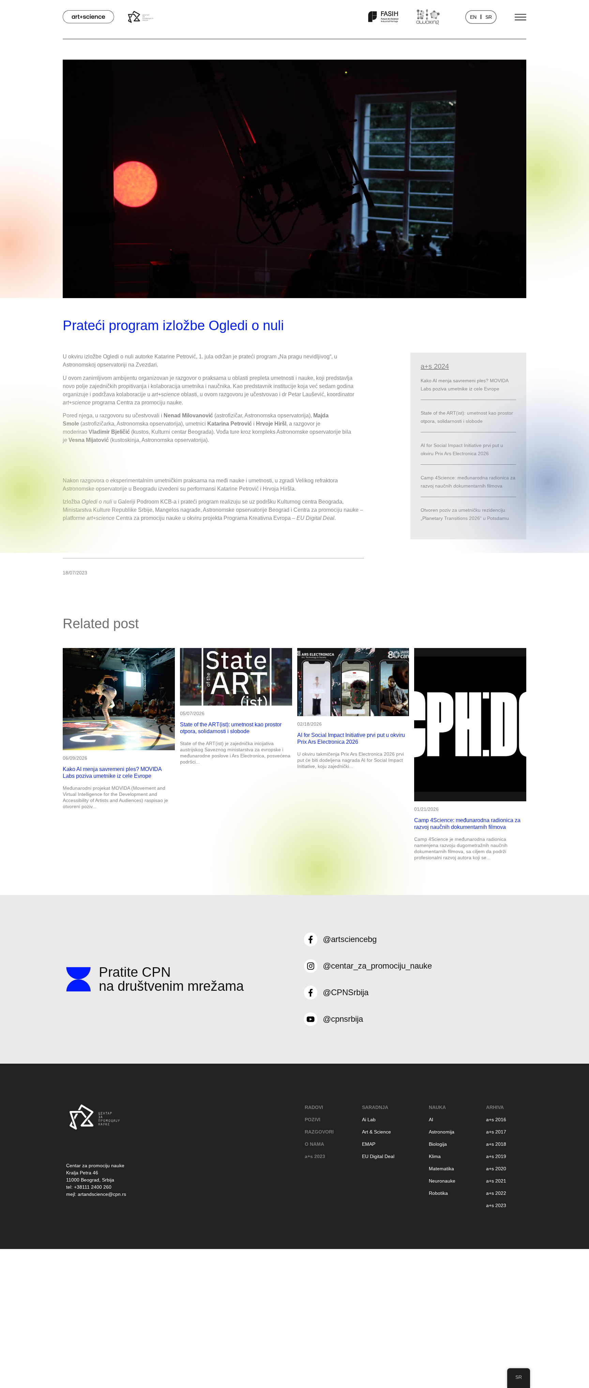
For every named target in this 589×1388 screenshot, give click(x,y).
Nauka (437, 1107)
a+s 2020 (496, 1168)
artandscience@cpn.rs (102, 1194)
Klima (435, 1156)
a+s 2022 (496, 1193)
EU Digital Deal (378, 1156)
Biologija (438, 1144)
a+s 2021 (496, 1181)
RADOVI (314, 1107)
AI (431, 1119)
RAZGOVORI (319, 1132)
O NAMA (314, 1144)
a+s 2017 (496, 1132)
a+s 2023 (315, 1156)
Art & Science (376, 1132)
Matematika (441, 1168)
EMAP (368, 1144)
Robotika (438, 1193)
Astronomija (441, 1132)
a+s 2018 (496, 1144)
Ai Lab (369, 1119)
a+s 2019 (496, 1156)
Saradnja (375, 1107)
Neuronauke (442, 1181)
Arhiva (495, 1107)
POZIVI (312, 1119)
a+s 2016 (496, 1119)
